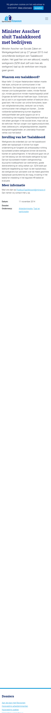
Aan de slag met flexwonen (13, 703)
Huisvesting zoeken (10, 709)
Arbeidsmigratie (26, 208)
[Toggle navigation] (46, 18)
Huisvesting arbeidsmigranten (15, 706)
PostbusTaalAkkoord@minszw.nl (30, 190)
